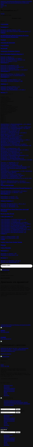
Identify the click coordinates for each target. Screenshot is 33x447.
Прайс (18, 2)
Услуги (22, 2)
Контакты (26, 2)
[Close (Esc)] (1, 429)
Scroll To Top (4, 427)
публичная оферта (9, 405)
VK (6, 5)
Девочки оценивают (19, 325)
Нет (3, 13)
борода (8, 325)
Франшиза (12, 1)
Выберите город (5, 1)
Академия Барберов (9, 389)
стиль (27, 325)
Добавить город (5, 265)
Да (1, 13)
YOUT (2, 5)
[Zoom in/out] (6, 429)
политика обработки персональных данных (16, 402)
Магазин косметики (11, 2)
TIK (8, 366)
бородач (12, 325)
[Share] (3, 429)
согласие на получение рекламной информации (17, 403)
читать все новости (6, 353)
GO (2, 7)
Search (18, 409)
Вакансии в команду (20, 1)
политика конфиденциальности (12, 400)
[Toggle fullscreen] (4, 429)
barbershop (3, 325)
